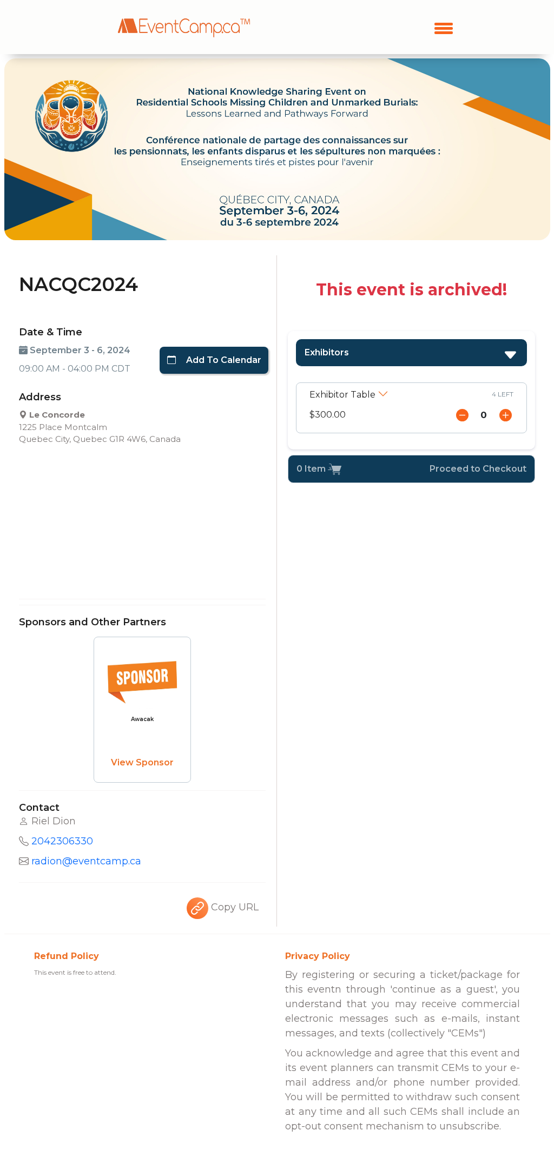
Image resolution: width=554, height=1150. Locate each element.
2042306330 (62, 841)
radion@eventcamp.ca (86, 861)
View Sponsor (142, 762)
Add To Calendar (222, 360)
